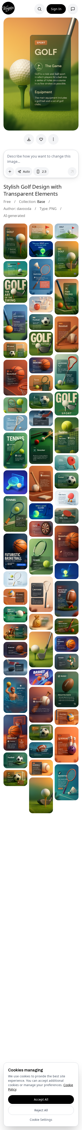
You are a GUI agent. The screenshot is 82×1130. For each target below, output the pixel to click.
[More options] (53, 139)
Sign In (56, 9)
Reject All (41, 1110)
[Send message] (72, 171)
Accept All (41, 1099)
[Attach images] (9, 171)
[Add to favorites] (41, 139)
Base (41, 201)
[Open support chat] (73, 9)
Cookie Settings (41, 1119)
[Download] (29, 139)
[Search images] (39, 9)
